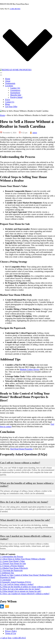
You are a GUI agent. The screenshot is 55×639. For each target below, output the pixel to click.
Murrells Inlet (15, 95)
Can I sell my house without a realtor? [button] (20, 462)
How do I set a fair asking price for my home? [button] (24, 502)
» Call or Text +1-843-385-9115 (13, 638)
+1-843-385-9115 (15, 9)
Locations (9, 86)
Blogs (7, 104)
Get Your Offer (11, 106)
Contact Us (9, 102)
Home (7, 79)
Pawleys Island (16, 97)
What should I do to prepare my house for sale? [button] (25, 520)
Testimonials (10, 83)
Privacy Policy (11, 631)
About (7, 81)
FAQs (7, 99)
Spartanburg (15, 93)
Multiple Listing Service (29, 369)
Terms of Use (10, 633)
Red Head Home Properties (21, 449)
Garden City (15, 88)
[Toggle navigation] (1, 72)
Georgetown (15, 90)
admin (34, 133)
